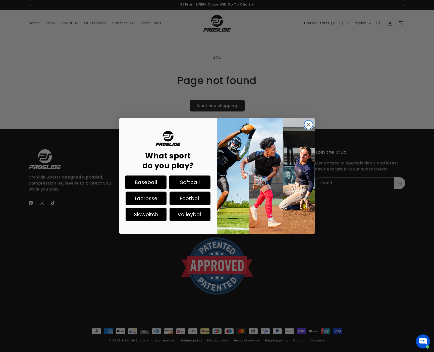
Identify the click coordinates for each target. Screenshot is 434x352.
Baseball (146, 182)
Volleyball (190, 214)
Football (190, 198)
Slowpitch (146, 214)
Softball (190, 182)
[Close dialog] (308, 124)
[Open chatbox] (423, 341)
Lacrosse (146, 198)
